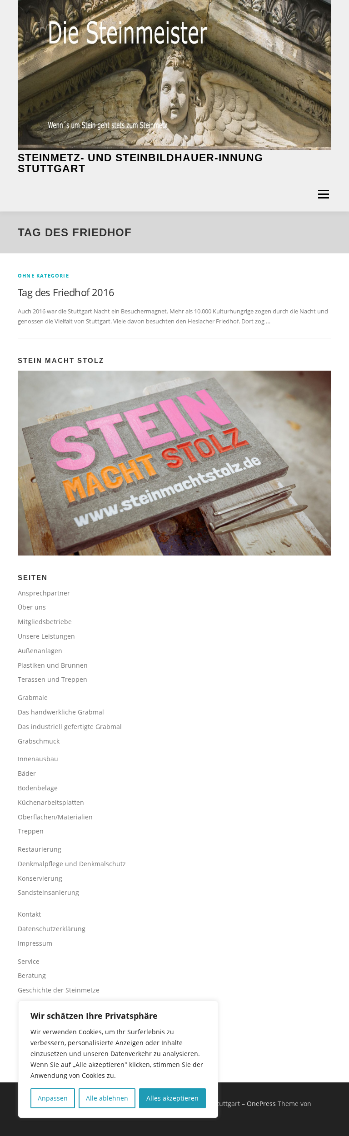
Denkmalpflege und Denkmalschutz (72, 863)
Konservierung (40, 878)
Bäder (27, 773)
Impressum (35, 943)
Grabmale (33, 697)
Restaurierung (39, 849)
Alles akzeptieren (172, 1098)
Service (29, 961)
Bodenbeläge (38, 788)
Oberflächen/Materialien (55, 817)
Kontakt (29, 914)
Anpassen (53, 1098)
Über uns (32, 607)
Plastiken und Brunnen (53, 665)
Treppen (31, 831)
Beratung (32, 975)
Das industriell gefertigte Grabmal (70, 726)
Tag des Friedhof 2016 (66, 292)
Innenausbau (38, 758)
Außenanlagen (40, 650)
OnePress (261, 1103)
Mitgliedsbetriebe (45, 621)
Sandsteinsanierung (48, 892)
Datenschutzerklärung (51, 928)
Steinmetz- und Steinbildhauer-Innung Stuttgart (140, 163)
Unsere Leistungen (46, 636)
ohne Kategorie (43, 275)
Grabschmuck (39, 741)
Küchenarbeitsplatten (51, 802)
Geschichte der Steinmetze (59, 990)
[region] (118, 1059)
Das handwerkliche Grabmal (61, 712)
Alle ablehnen (107, 1098)
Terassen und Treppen (52, 679)
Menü (323, 194)
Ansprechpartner (44, 593)
